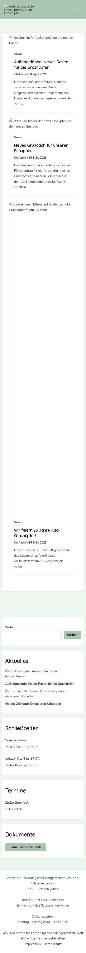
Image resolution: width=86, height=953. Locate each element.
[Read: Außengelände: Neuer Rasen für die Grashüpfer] (43, 40)
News (18, 54)
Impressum (33, 944)
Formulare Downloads (25, 847)
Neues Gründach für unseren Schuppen (33, 703)
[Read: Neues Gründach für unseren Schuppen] (43, 123)
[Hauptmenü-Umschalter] (77, 9)
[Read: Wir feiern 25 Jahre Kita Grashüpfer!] (43, 357)
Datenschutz (52, 944)
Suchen (10, 627)
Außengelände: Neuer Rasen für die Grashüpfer (39, 683)
